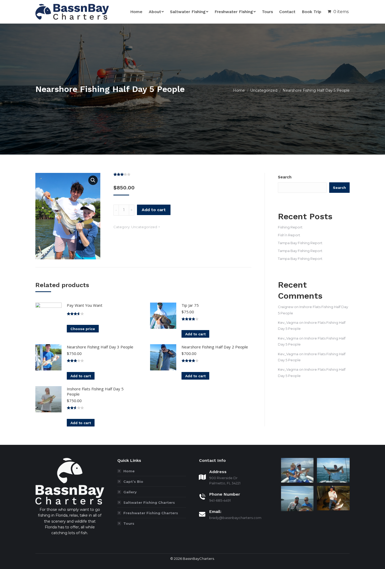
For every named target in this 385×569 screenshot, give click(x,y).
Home (129, 471)
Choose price (82, 329)
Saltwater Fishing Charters (149, 502)
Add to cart (154, 209)
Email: (215, 511)
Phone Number (224, 494)
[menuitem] (136, 11)
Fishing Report (290, 227)
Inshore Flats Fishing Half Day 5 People (95, 391)
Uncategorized (144, 227)
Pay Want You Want (84, 305)
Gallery (130, 492)
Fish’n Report (289, 235)
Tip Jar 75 (190, 305)
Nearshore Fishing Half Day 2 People (215, 346)
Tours (128, 523)
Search (285, 177)
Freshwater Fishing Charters (150, 513)
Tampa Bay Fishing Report (300, 243)
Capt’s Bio (133, 481)
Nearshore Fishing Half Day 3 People (100, 346)
